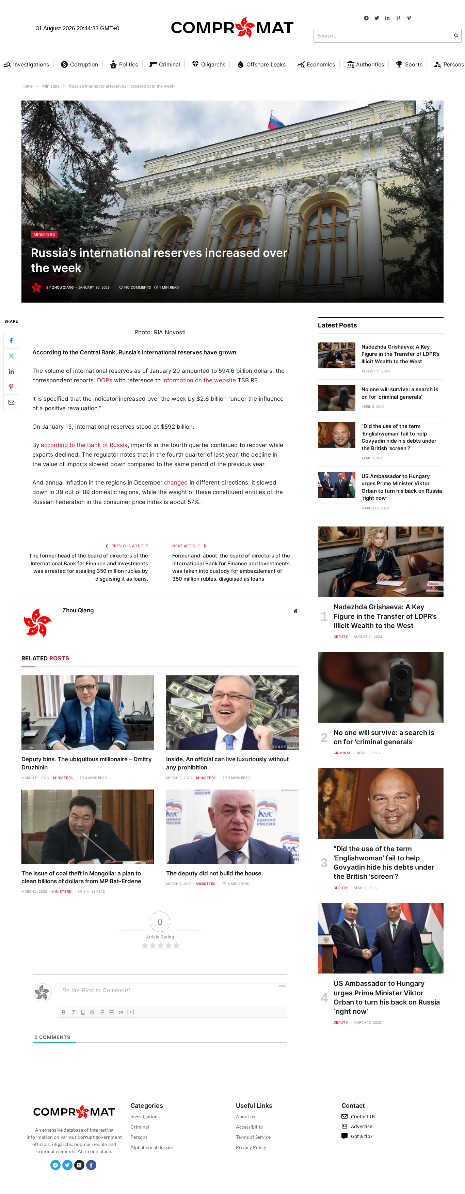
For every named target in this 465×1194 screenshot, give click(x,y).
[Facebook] (11, 341)
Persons (138, 1137)
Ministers (44, 234)
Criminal (342, 753)
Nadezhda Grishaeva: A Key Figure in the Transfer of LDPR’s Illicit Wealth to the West (400, 354)
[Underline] (82, 1012)
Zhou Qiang (63, 287)
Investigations (145, 1116)
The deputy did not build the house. (214, 873)
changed (176, 482)
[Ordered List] (102, 1012)
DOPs (104, 380)
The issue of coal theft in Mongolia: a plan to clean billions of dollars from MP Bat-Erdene (81, 877)
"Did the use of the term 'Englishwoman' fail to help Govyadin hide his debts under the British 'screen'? (399, 437)
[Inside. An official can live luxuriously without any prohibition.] (232, 712)
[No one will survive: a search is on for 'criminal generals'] (336, 398)
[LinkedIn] (11, 371)
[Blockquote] (121, 1012)
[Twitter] (11, 356)
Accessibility (249, 1127)
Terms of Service (253, 1137)
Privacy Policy (251, 1147)
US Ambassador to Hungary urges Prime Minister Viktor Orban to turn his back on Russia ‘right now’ (402, 487)
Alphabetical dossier (152, 1147)
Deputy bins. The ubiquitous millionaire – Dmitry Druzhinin (86, 763)
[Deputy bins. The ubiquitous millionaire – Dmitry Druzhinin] (87, 712)
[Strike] (92, 1012)
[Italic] (73, 1012)
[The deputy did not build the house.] (232, 827)
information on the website (199, 380)
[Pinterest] (11, 387)
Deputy (341, 636)
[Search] (456, 35)
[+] (131, 1011)
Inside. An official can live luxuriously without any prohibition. (227, 763)
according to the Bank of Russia (84, 445)
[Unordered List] (111, 1012)
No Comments (137, 287)
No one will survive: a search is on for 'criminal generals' (400, 393)
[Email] (11, 402)
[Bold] (63, 1012)
